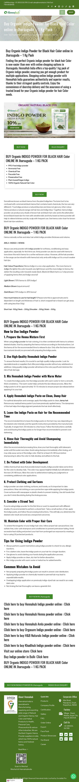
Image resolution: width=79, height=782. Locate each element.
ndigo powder (34, 248)
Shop (71, 12)
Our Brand (45, 740)
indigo (6, 269)
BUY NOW (21, 147)
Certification (46, 709)
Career (43, 744)
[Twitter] (66, 734)
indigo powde (19, 341)
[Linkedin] (71, 734)
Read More (22, 749)
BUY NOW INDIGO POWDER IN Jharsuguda (25, 685)
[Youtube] (61, 739)
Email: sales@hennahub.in (37, 2)
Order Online (46, 722)
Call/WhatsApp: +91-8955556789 (15, 2)
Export (43, 727)
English (12, 780)
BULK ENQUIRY (58, 147)
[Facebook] (61, 734)
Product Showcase (48, 735)
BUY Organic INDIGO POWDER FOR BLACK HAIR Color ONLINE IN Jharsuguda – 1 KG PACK (36, 664)
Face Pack (45, 731)
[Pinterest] (66, 739)
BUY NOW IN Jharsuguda (39, 596)
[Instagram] (71, 739)
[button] (73, 776)
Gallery (43, 714)
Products (44, 701)
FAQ (42, 718)
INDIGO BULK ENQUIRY (58, 685)
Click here (69, 623)
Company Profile (47, 705)
